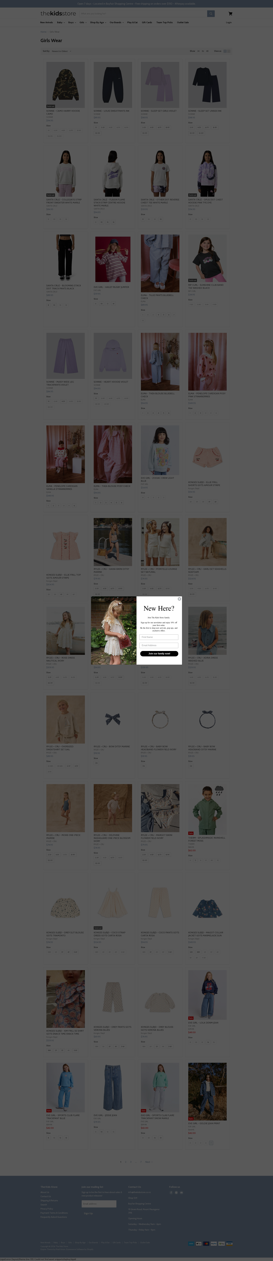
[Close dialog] (179, 599)
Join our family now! (159, 653)
